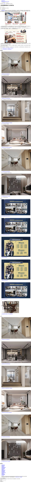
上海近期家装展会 (3, 10)
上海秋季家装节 (3, 471)
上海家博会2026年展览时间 (4, 257)
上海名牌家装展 (3, 474)
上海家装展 (2, 473)
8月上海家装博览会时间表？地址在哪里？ (5, 461)
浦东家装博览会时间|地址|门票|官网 (5, 1)
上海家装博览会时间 (3, 467)
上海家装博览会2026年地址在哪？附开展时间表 (6, 412)
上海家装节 (2, 469)
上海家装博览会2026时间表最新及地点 (5, 339)
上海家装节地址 (3, 470)
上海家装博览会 (3, 465)
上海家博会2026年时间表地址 (4, 280)
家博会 (4, 3)
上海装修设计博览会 (3, 472)
